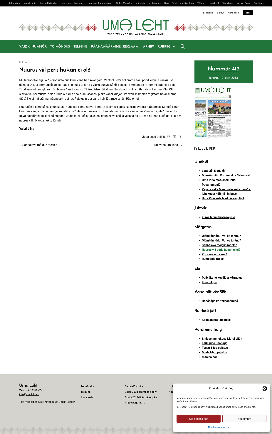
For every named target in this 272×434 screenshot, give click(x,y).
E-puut (220, 12)
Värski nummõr (33, 46)
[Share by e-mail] (168, 137)
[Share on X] (180, 137)
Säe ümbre (244, 418)
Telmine (80, 46)
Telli (248, 12)
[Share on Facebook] (174, 137)
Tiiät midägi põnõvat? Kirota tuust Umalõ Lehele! (47, 401)
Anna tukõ (233, 12)
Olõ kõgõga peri (198, 418)
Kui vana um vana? (166, 145)
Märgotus (25, 62)
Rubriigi (165, 46)
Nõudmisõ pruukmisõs (219, 427)
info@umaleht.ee (29, 394)
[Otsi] (183, 46)
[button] (264, 388)
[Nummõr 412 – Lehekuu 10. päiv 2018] (212, 137)
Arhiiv (148, 46)
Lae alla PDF (206, 148)
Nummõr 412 (223, 68)
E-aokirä (208, 12)
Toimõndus (60, 46)
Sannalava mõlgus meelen (39, 145)
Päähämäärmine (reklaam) (115, 46)
